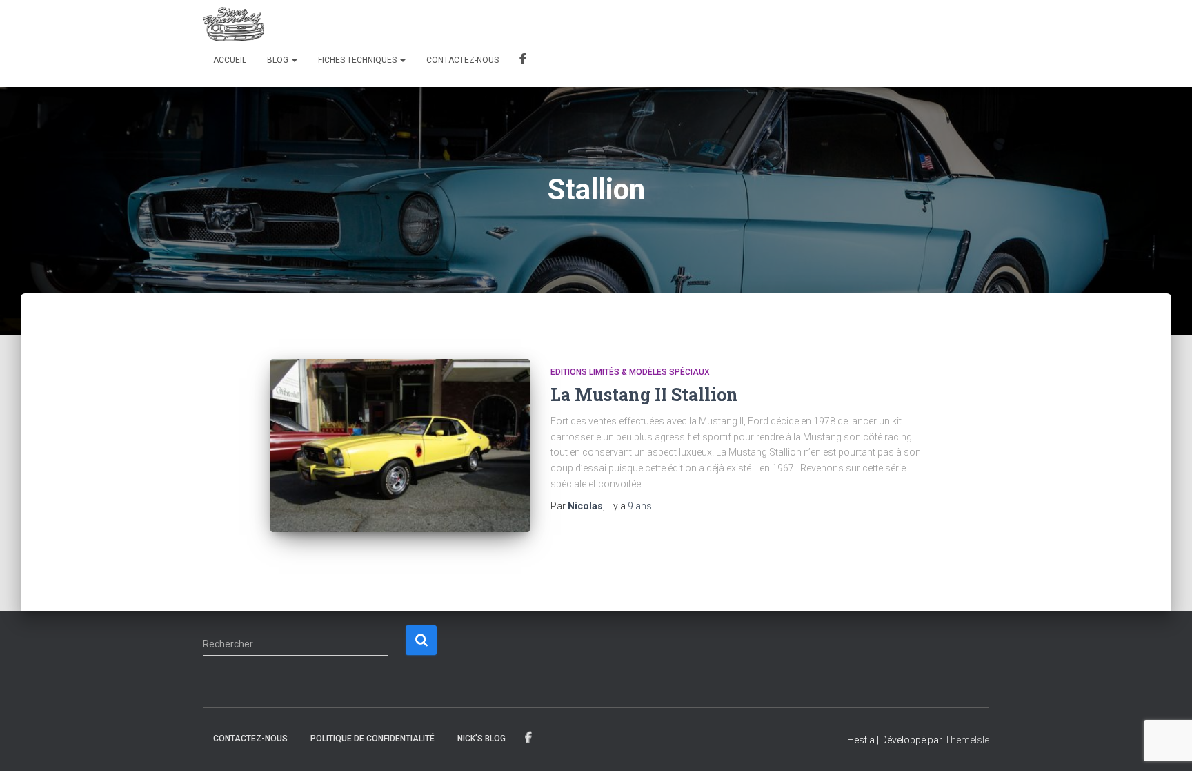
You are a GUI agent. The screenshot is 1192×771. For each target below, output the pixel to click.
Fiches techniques (358, 60)
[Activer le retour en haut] (1164, 743)
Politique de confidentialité (372, 738)
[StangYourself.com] (233, 24)
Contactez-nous (462, 60)
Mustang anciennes (528, 738)
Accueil (229, 60)
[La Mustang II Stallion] (400, 445)
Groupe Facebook (523, 60)
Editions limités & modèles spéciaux (630, 372)
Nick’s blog (481, 738)
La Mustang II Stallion (644, 394)
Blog (278, 60)
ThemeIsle (966, 739)
